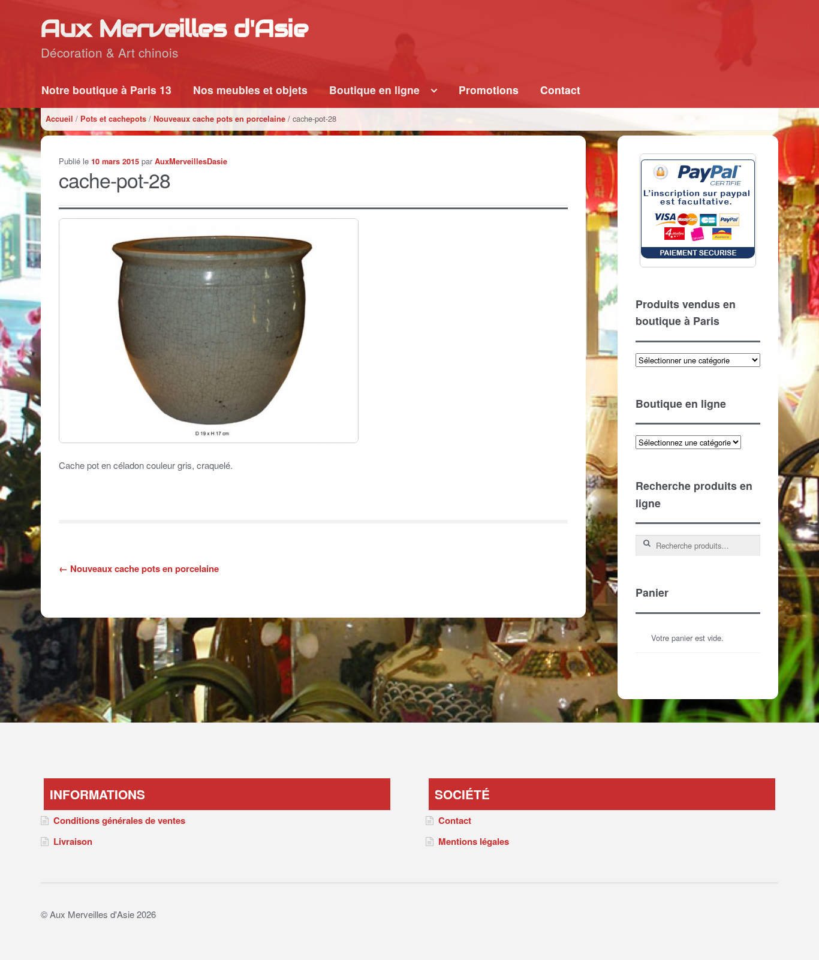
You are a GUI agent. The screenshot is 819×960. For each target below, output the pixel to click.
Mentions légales (473, 841)
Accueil (59, 118)
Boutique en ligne (374, 89)
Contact (560, 89)
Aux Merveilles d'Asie (174, 28)
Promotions (489, 89)
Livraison (72, 841)
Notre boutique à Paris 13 (106, 89)
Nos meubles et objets (250, 89)
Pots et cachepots (113, 118)
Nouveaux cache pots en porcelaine (219, 118)
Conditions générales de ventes (119, 820)
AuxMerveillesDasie (191, 161)
